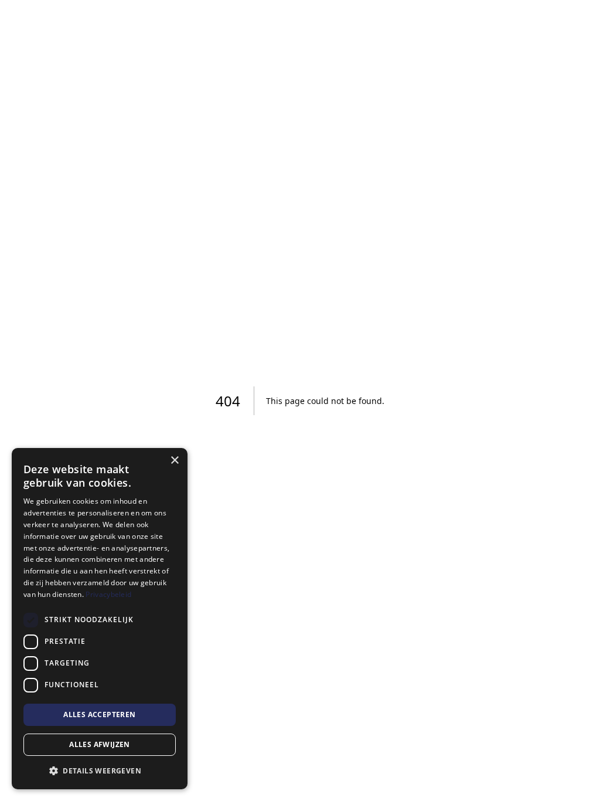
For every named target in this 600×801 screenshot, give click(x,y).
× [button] (174, 460)
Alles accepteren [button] (99, 714)
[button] (99, 770)
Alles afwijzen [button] (99, 744)
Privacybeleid (108, 594)
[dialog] (100, 618)
